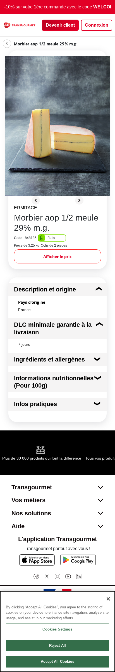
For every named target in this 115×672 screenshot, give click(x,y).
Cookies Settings (57, 629)
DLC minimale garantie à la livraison (53, 328)
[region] (57, 631)
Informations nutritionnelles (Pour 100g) (54, 382)
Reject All (57, 645)
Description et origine (45, 289)
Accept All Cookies (57, 661)
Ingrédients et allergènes (49, 359)
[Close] (108, 599)
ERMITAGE (25, 207)
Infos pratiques (35, 403)
